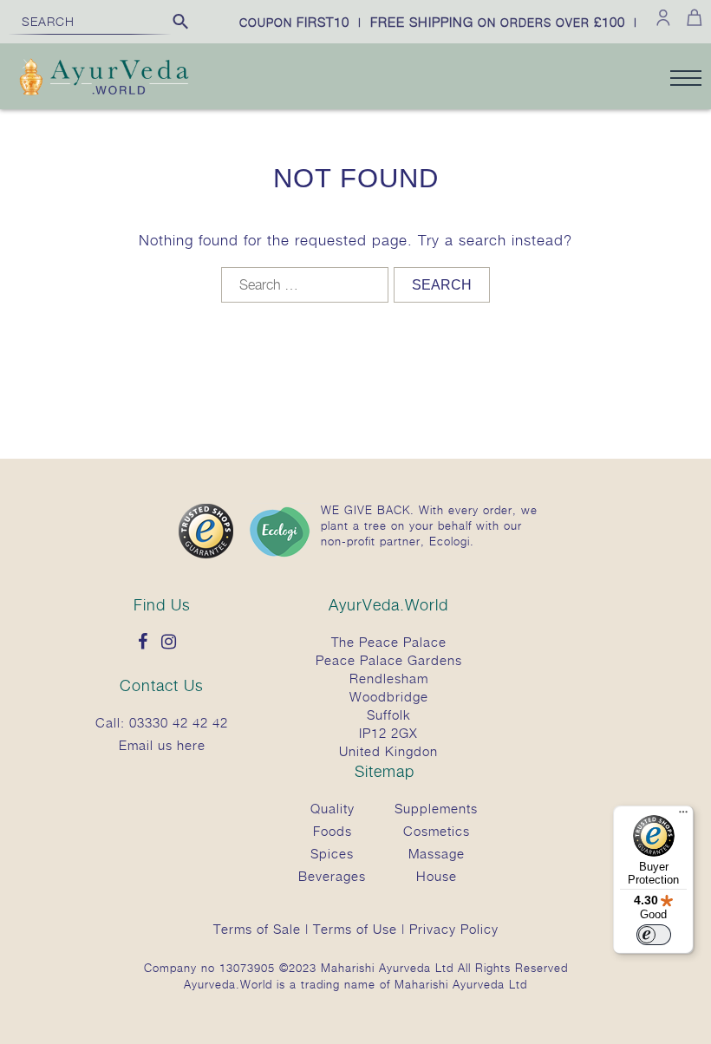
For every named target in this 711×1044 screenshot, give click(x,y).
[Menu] (683, 816)
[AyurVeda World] (104, 79)
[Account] (663, 17)
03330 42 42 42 (178, 722)
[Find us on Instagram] (173, 642)
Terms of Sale (257, 928)
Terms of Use (355, 928)
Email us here (162, 745)
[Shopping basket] (691, 17)
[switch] (653, 934)
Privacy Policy (454, 928)
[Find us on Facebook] (147, 642)
